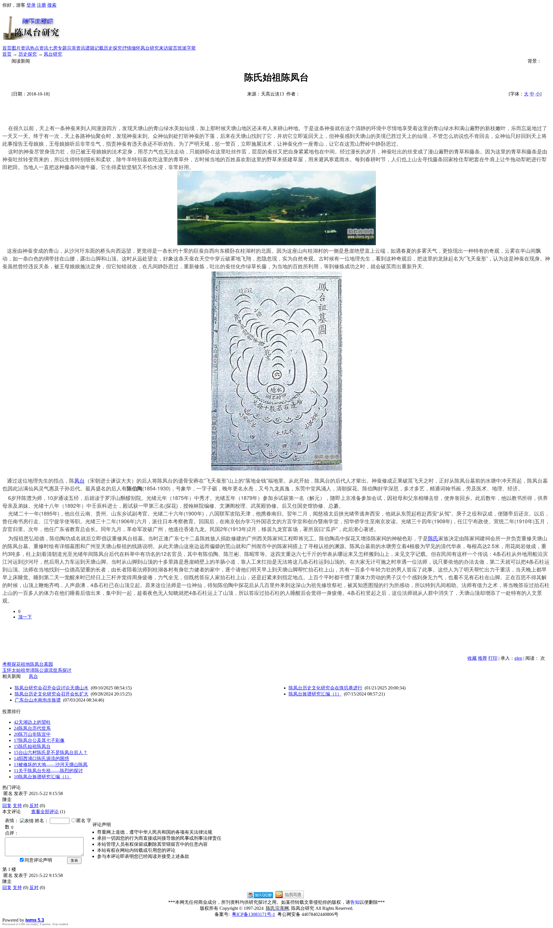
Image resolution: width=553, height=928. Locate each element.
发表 (74, 860)
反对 (34, 805)
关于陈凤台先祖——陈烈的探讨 (48, 770)
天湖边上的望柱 (32, 722)
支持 (17, 805)
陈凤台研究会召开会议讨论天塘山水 (51, 687)
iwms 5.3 (34, 920)
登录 (31, 5)
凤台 (79, 480)
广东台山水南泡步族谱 (38, 700)
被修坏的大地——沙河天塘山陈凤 (51, 764)
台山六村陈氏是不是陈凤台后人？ (51, 752)
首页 (7, 48)
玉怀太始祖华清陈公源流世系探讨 (36, 670)
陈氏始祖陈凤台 (32, 746)
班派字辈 (186, 48)
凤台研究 (150, 48)
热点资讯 (39, 48)
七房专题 (57, 48)
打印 (492, 658)
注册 (41, 5)
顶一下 (25, 616)
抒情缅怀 (131, 48)
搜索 (51, 5)
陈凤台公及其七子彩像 (39, 740)
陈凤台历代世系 (32, 728)
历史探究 (113, 48)
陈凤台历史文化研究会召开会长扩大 (51, 693)
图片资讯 (21, 48)
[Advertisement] (306, 27)
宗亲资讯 (76, 48)
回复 (7, 805)
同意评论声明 (38, 860)
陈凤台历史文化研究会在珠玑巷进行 (325, 687)
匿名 (81, 820)
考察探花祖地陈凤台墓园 (27, 664)
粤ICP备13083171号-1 (253, 914)
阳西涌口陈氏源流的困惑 (41, 758)
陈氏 (433, 538)
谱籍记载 (94, 48)
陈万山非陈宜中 (32, 734)
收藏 (472, 658)
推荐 (482, 658)
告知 (354, 902)
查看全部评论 (45, 811)
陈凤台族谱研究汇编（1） (315, 693)
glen (518, 658)
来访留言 (168, 48)
